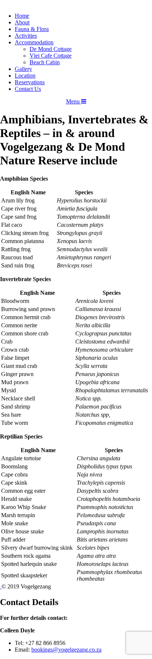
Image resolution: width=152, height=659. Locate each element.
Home (22, 16)
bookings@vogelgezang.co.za (66, 649)
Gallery (23, 69)
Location (25, 75)
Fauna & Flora (32, 29)
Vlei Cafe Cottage (51, 55)
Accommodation (34, 42)
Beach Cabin (45, 62)
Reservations (30, 82)
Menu (73, 101)
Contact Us (28, 89)
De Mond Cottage (51, 49)
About (22, 22)
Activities (26, 36)
